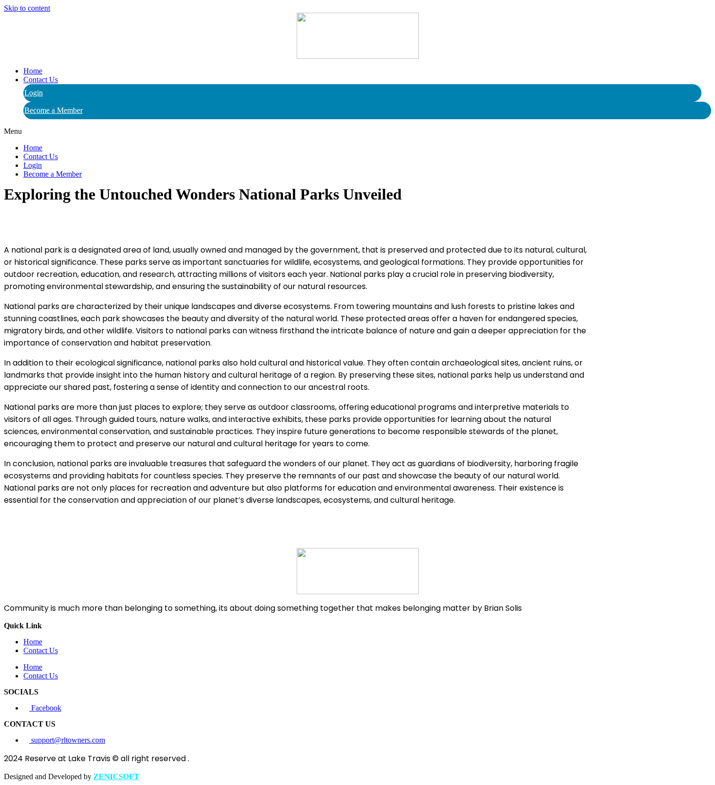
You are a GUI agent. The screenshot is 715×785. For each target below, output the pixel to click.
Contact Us (40, 79)
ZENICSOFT (116, 776)
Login (33, 93)
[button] (357, 131)
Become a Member (53, 110)
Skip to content (27, 8)
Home (32, 71)
